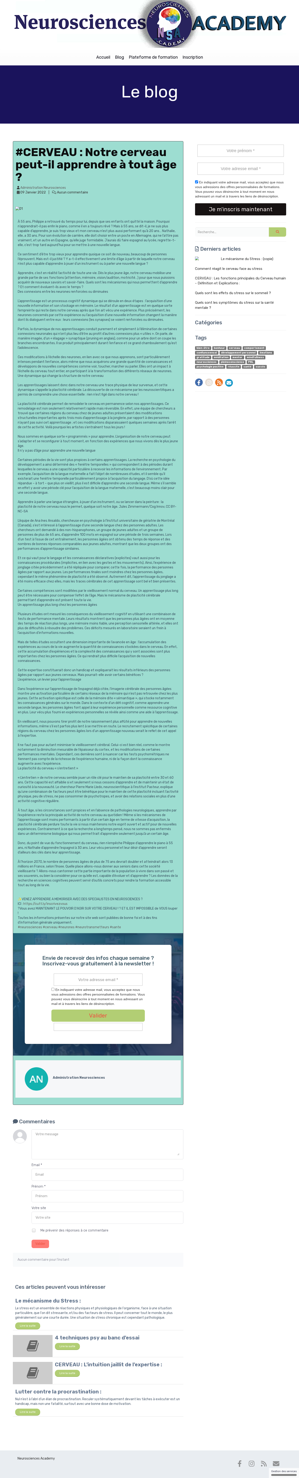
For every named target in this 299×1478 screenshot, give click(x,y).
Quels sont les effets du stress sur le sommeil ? (233, 293)
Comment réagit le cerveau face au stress (228, 269)
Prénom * (39, 1187)
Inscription (192, 57)
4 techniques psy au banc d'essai (97, 1338)
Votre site (39, 1208)
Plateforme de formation (153, 57)
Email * (37, 1165)
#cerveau (50, 927)
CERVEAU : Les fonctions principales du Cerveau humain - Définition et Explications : (240, 280)
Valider (40, 1244)
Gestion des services (284, 1471)
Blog (119, 57)
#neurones (66, 927)
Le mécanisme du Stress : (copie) (247, 259)
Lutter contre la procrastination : (58, 1392)
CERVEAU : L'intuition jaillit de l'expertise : (108, 1364)
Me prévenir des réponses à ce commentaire (73, 1230)
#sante (115, 927)
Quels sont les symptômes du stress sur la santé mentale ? (234, 305)
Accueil (103, 57)
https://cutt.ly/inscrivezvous (45, 904)
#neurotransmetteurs (92, 927)
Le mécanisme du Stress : (48, 1301)
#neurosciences (30, 927)
